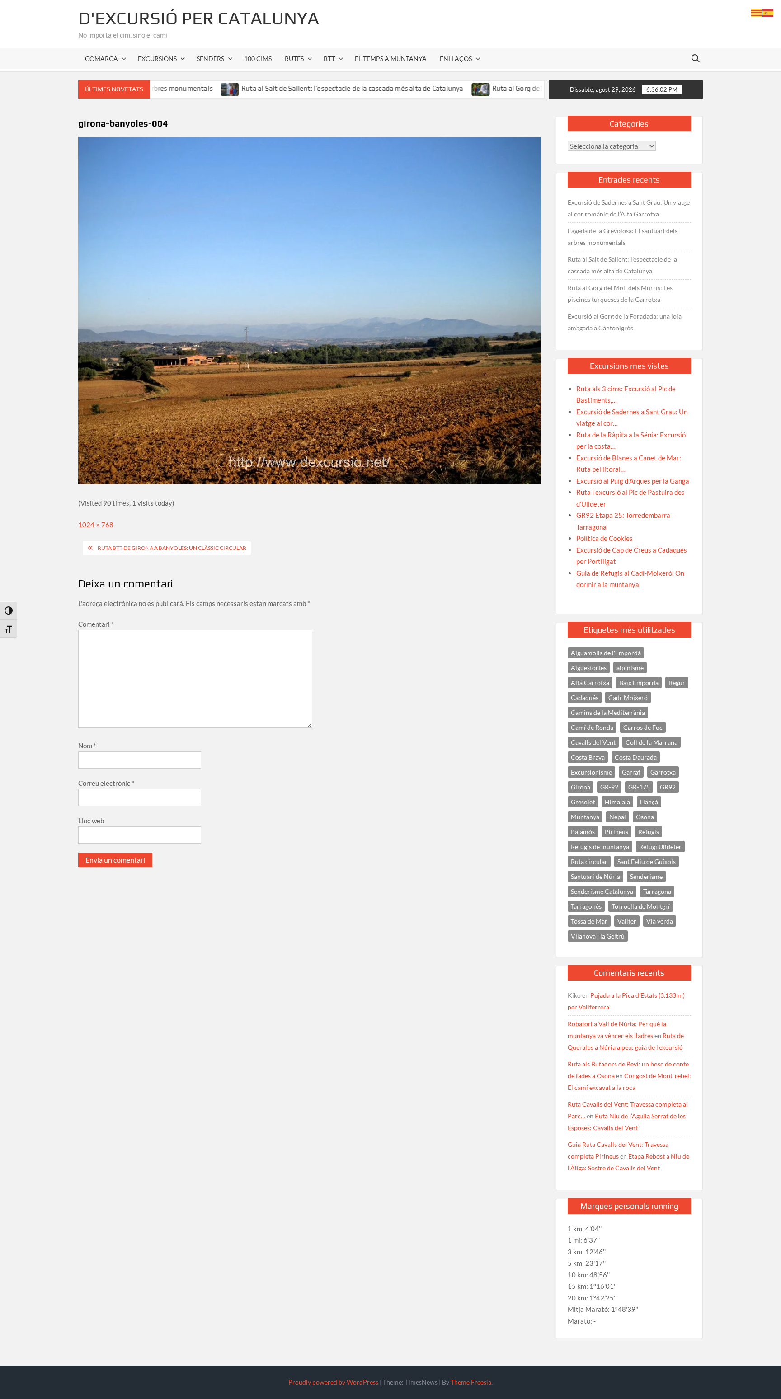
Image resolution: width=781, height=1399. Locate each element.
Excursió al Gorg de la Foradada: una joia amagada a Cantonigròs (625, 322)
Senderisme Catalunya (602, 891)
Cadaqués (584, 697)
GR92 (668, 787)
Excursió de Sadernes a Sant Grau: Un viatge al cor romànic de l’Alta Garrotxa (629, 208)
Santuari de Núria (595, 876)
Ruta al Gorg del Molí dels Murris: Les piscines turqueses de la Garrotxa (620, 293)
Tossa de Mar (589, 921)
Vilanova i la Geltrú (598, 936)
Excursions (157, 58)
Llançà (649, 802)
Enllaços (456, 58)
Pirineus (616, 832)
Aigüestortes (589, 667)
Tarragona (657, 891)
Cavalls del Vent (593, 742)
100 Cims (258, 58)
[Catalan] (756, 12)
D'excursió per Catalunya (198, 18)
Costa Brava (588, 757)
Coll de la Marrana (651, 742)
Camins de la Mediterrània (608, 712)
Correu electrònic (106, 783)
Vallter (626, 921)
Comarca (101, 58)
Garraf (631, 772)
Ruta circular (589, 861)
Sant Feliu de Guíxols (646, 861)
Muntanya (585, 817)
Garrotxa (663, 772)
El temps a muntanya (391, 58)
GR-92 (609, 787)
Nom (87, 746)
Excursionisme (591, 772)
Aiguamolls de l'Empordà (606, 653)
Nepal (617, 817)
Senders (210, 58)
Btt (329, 58)
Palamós (583, 832)
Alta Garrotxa (590, 682)
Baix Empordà (639, 682)
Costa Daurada (636, 757)
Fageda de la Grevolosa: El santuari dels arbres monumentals (622, 236)
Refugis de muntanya (600, 846)
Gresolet (583, 802)
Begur (676, 682)
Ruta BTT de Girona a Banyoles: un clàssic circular (172, 548)
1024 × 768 (95, 525)
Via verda (659, 921)
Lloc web (91, 821)
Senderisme (646, 876)
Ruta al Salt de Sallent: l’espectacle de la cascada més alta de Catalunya (312, 88)
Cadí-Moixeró (628, 697)
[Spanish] (768, 12)
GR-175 (639, 787)
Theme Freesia (471, 1382)
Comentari (96, 624)
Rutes (294, 58)
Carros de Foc (643, 727)
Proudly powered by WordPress (333, 1382)
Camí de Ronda (592, 727)
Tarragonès (586, 906)
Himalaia (617, 802)
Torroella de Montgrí (641, 906)
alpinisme (630, 667)
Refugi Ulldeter (660, 846)
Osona (645, 817)
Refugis (648, 832)
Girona (580, 787)
